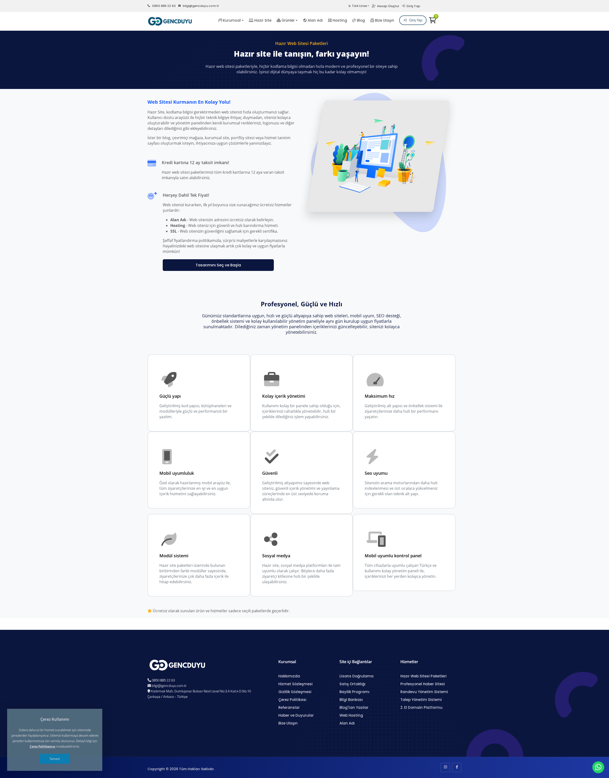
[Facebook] (457, 767)
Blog (360, 20)
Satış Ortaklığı (352, 683)
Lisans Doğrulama (356, 676)
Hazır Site (262, 20)
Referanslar (289, 707)
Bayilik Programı (354, 691)
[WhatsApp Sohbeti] (598, 768)
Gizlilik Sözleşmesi (294, 691)
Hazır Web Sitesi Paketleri (423, 676)
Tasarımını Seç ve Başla (218, 265)
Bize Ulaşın (384, 20)
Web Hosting (351, 715)
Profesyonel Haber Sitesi (422, 683)
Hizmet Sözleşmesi (295, 683)
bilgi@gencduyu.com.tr (201, 6)
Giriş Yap (412, 6)
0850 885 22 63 (164, 6)
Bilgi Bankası (351, 699)
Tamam (54, 758)
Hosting (339, 20)
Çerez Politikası (292, 699)
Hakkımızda (289, 676)
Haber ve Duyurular (296, 715)
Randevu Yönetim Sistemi (424, 691)
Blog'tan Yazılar (353, 707)
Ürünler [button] (288, 20)
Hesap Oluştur (387, 6)
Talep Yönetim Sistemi (421, 699)
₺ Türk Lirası (358, 6)
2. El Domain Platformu (421, 707)
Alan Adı (315, 20)
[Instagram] (445, 767)
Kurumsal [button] (231, 20)
